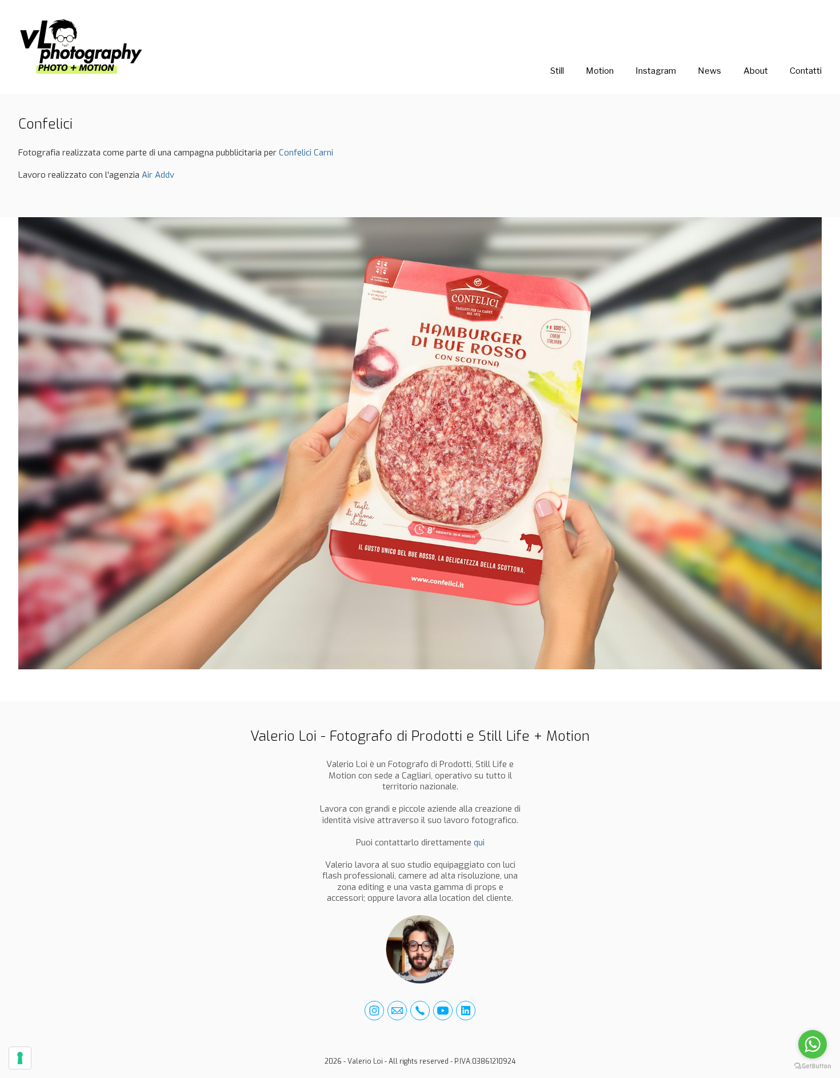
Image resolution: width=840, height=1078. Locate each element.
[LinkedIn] (465, 1010)
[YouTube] (443, 1010)
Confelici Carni (306, 152)
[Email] (397, 1010)
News (709, 71)
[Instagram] (374, 1010)
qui (479, 842)
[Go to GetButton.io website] (812, 1066)
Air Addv (158, 175)
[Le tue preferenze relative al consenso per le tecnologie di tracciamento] (20, 1058)
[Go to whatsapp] (812, 1044)
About (755, 71)
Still (557, 71)
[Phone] (420, 1010)
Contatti (806, 71)
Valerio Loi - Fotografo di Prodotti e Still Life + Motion (420, 736)
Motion (600, 71)
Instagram (655, 71)
